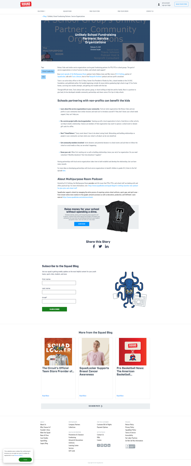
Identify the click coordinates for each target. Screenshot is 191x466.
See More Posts (95, 406)
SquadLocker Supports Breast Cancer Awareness (94, 371)
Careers (99, 440)
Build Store (181, 4)
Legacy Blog (44, 443)
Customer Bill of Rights (104, 424)
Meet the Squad (45, 433)
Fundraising (72, 437)
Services (71, 448)
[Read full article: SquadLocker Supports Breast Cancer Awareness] (95, 351)
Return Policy (129, 424)
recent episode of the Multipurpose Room (73, 74)
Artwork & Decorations (76, 440)
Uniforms (72, 443)
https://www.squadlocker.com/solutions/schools (78, 197)
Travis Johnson (76, 76)
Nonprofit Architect (95, 76)
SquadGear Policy (130, 430)
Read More (45, 396)
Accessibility (129, 435)
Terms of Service (130, 433)
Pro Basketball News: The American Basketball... (130, 371)
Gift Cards (72, 451)
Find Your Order (123, 11)
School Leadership (47, 71)
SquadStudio (67, 11)
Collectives (72, 427)
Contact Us (149, 11)
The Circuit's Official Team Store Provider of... (58, 369)
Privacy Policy (18, 455)
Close (25, 460)
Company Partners (74, 424)
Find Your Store (95, 11)
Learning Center (73, 445)
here (64, 171)
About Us (43, 424)
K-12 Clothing (120, 74)
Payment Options (102, 427)
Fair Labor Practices (131, 438)
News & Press (44, 435)
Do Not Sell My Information (134, 441)
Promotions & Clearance (76, 435)
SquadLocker (61, 76)
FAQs (98, 437)
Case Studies (44, 438)
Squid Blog (43, 441)
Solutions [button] (41, 11)
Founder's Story (45, 430)
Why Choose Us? (45, 427)
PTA (43, 77)
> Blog (44, 16)
